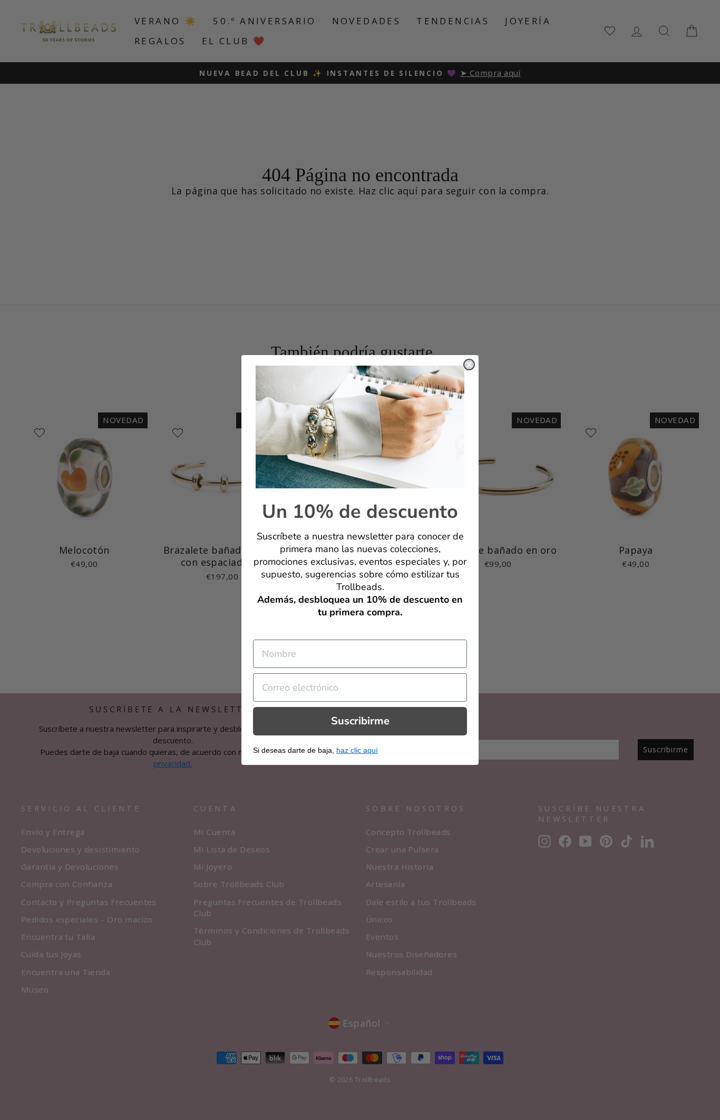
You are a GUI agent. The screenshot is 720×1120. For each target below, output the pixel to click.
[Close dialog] (469, 364)
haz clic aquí (357, 750)
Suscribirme (360, 721)
